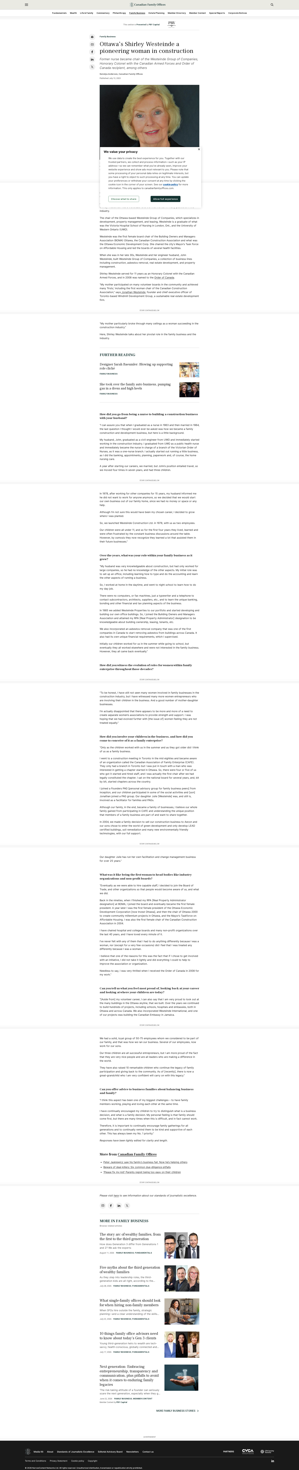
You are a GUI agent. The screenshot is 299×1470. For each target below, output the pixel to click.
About (50, 1451)
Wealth (73, 13)
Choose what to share (123, 199)
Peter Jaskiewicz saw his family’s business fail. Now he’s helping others (145, 1162)
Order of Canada (164, 277)
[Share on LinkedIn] (92, 59)
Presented (141, 25)
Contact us (148, 1451)
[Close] (199, 149)
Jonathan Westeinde (133, 292)
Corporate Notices (237, 13)
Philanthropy (119, 13)
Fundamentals (59, 13)
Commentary (103, 13)
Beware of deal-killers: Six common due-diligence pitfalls (137, 1167)
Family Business (137, 13)
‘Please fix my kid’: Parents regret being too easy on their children (142, 1172)
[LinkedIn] (273, 1461)
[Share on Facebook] (92, 52)
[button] (26, 5)
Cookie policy (77, 1461)
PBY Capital (154, 25)
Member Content (197, 13)
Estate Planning (156, 13)
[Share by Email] (92, 44)
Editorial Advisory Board (110, 1451)
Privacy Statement (58, 1461)
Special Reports (217, 13)
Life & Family (86, 13)
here (116, 1195)
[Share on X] (92, 67)
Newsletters (132, 1451)
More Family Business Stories (175, 1410)
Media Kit (38, 1451)
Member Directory (177, 13)
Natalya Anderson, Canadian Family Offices (121, 74)
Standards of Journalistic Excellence (75, 1451)
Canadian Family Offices (137, 1154)
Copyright (92, 1461)
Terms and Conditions (35, 1461)
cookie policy (170, 184)
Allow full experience (165, 199)
